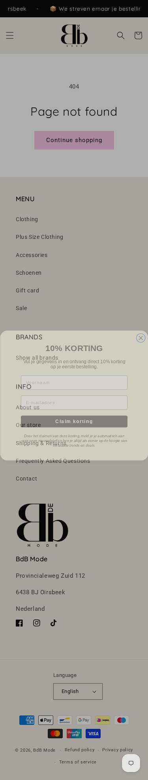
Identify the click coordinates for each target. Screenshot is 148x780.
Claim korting (74, 415)
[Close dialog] (140, 332)
